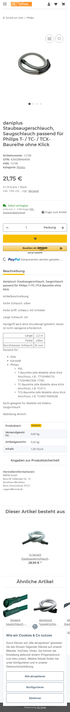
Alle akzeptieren (35, 676)
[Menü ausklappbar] (5, 2)
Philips (21, 167)
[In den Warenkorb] (6, 29)
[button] (49, 4)
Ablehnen (35, 698)
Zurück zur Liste (14, 17)
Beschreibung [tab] (14, 271)
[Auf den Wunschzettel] (59, 39)
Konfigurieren (35, 687)
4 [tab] (41, 104)
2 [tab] (33, 104)
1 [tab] (29, 104)
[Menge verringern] (7, 227)
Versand (33, 191)
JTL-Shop (41, 707)
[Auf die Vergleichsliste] (49, 39)
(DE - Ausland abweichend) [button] (19, 211)
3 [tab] (37, 104)
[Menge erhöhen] (63, 227)
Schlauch (36, 425)
